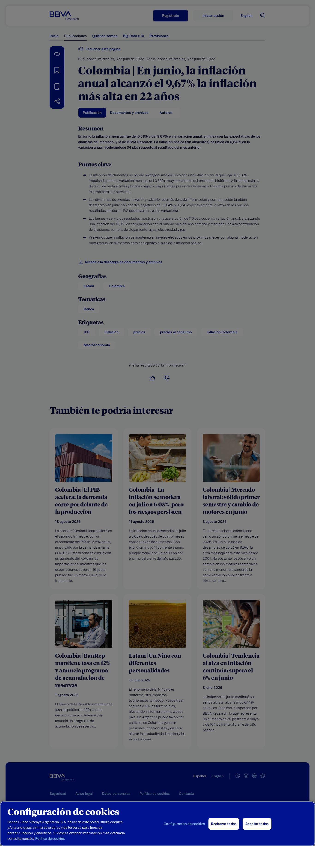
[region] (157, 823)
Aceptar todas (257, 824)
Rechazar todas (224, 824)
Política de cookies (50, 839)
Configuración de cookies (184, 824)
